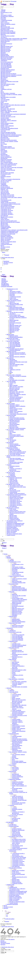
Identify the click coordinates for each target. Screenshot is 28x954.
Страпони (14, 807)
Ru (7, 916)
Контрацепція (15, 774)
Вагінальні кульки (16, 586)
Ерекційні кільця (16, 643)
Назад (9, 555)
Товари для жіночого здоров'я (19, 578)
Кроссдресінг (15, 767)
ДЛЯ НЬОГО (12, 630)
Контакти (3, 944)
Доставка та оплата (5, 943)
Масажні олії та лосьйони (18, 870)
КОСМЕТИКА (13, 824)
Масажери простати (17, 650)
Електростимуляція (16, 736)
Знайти (2, 952)
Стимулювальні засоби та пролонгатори (18, 854)
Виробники (3, 942)
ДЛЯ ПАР (11, 690)
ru (1, 268)
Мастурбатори (15, 662)
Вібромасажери (16, 619)
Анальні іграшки (16, 719)
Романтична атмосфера (17, 781)
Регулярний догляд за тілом (18, 839)
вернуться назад (4, 939)
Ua (7, 914)
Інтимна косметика (16, 828)
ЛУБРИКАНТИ (13, 887)
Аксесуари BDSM (16, 694)
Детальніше (13, 1)
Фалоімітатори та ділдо (17, 564)
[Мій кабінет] (1, 549)
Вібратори (14, 594)
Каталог (8, 556)
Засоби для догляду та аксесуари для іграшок (17, 797)
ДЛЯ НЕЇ (11, 560)
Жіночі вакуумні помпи (18, 625)
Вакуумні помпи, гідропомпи (19, 681)
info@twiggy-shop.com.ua (8, 257)
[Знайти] (2, 8)
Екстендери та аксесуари (18, 634)
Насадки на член (16, 818)
